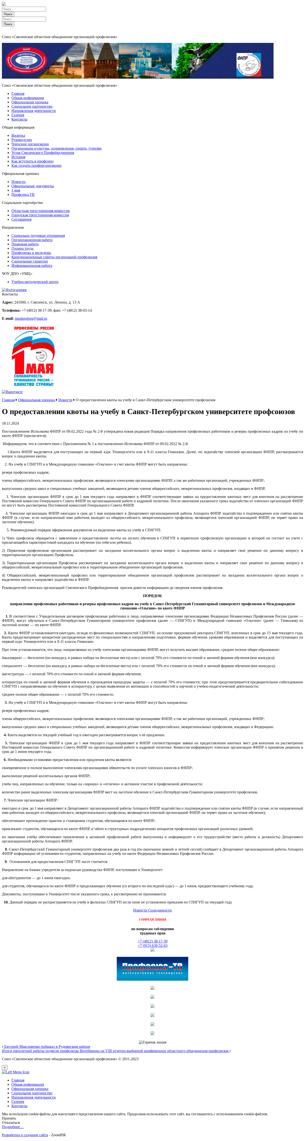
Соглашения (21, 219)
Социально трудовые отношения (38, 235)
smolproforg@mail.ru (31, 318)
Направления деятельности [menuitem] (33, 1097)
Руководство (21, 140)
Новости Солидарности (152, 910)
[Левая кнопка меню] (15, 1072)
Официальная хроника (29, 102)
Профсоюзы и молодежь (31, 253)
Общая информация (27, 98)
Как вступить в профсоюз (32, 161)
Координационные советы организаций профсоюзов (54, 257)
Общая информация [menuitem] (27, 1084)
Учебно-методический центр (34, 282)
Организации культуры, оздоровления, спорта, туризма (56, 148)
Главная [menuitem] (17, 1080)
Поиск (8, 14)
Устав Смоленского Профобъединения (42, 153)
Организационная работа (31, 240)
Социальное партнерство (31, 106)
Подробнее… (13, 1127)
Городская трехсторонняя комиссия (40, 215)
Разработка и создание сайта (25, 1135)
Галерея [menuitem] (17, 1102)
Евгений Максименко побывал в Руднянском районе (46, 1047)
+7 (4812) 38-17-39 (153, 941)
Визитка (18, 135)
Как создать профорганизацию (36, 165)
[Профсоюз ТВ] (152, 979)
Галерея (17, 115)
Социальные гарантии (29, 261)
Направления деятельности (33, 111)
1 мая (15, 190)
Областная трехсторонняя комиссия (40, 211)
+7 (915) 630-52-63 (153, 945)
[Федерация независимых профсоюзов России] (152, 950)
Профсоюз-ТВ (23, 195)
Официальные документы (32, 186)
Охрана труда (22, 248)
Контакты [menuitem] (19, 1106)
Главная (17, 93)
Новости (18, 182)
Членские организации (30, 144)
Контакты (19, 119)
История (18, 157)
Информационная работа (31, 266)
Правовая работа (25, 244)
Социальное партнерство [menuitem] (31, 1093)
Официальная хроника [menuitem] (29, 1089)
